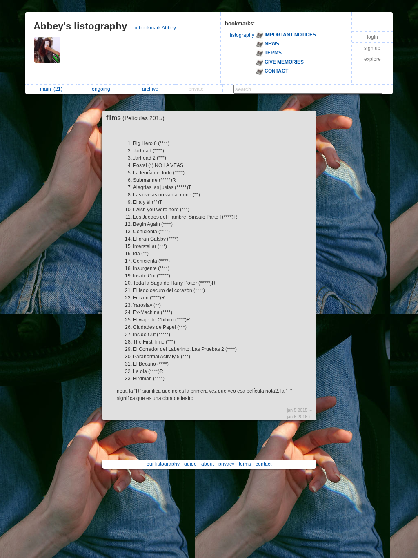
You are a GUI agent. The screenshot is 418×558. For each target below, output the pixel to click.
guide (190, 464)
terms (245, 464)
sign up (372, 48)
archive (151, 89)
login (372, 37)
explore (372, 59)
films (135, 117)
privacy (226, 464)
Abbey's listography (80, 25)
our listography (163, 464)
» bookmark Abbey (155, 28)
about (207, 464)
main (51, 89)
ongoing (102, 89)
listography (242, 35)
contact (263, 464)
